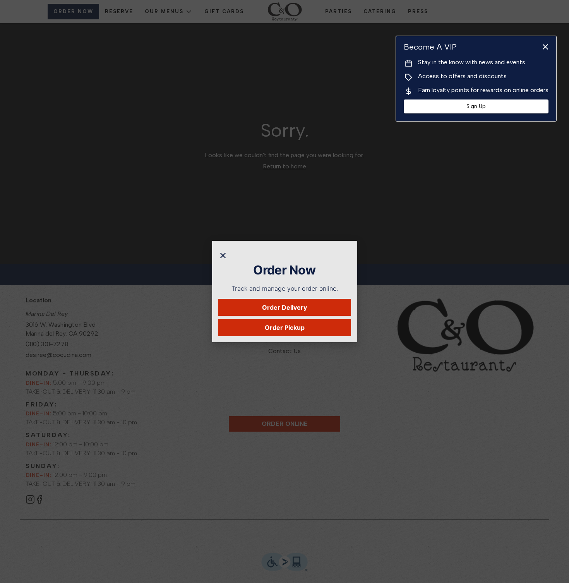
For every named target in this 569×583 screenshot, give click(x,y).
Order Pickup (285, 327)
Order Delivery (284, 307)
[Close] (223, 254)
